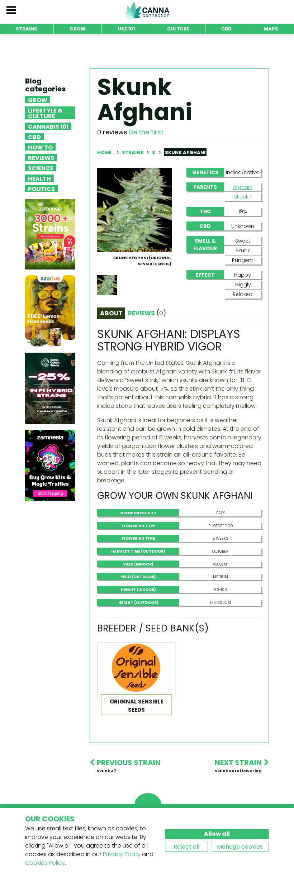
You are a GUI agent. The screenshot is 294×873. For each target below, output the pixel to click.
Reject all (186, 847)
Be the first (146, 132)
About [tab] (111, 313)
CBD (34, 136)
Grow (37, 99)
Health (39, 178)
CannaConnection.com (147, 10)
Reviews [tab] (147, 313)
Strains (133, 152)
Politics (41, 188)
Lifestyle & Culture (45, 112)
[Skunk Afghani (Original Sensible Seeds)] (134, 209)
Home (104, 152)
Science (40, 167)
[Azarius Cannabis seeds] (50, 311)
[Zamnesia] (50, 234)
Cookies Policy (45, 863)
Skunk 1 (242, 196)
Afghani (242, 187)
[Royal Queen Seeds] (50, 388)
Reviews (41, 157)
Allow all (217, 834)
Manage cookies (240, 847)
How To (40, 147)
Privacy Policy (122, 854)
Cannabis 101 (48, 126)
